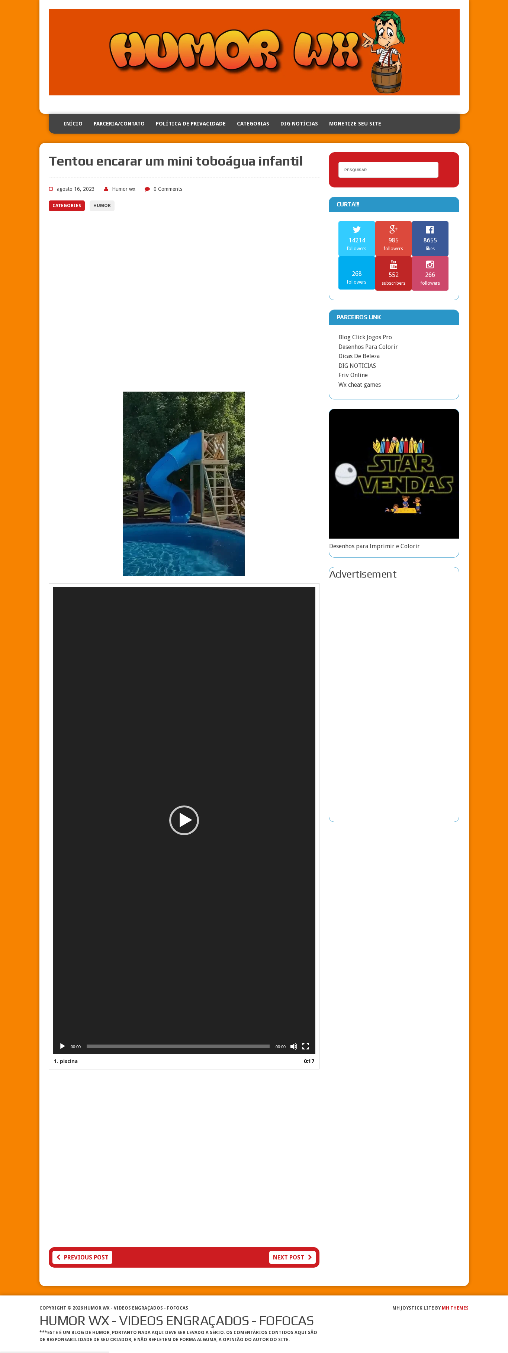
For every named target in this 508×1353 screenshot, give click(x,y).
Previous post (86, 1257)
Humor (102, 205)
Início (73, 124)
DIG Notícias (299, 124)
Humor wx (123, 189)
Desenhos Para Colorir (368, 346)
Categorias (253, 124)
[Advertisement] (184, 303)
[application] (184, 820)
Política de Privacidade (191, 124)
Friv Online (353, 375)
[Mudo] (294, 1046)
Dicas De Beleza (359, 356)
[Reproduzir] (62, 1046)
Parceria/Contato (119, 124)
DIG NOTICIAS (357, 365)
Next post (288, 1257)
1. (66, 1061)
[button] (184, 820)
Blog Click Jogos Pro (365, 337)
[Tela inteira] (305, 1046)
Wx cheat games (359, 384)
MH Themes (455, 1308)
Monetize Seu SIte (355, 124)
